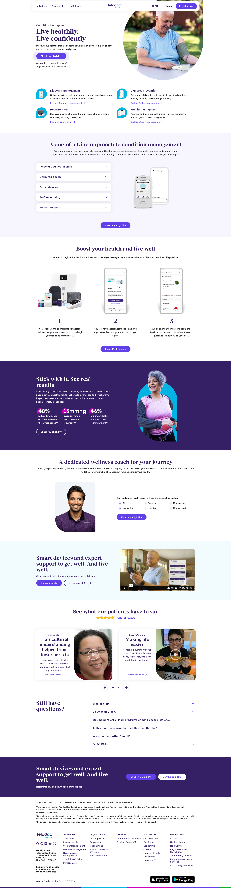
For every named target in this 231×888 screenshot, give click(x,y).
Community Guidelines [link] (181, 865)
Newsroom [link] (149, 856)
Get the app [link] (169, 777)
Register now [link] (186, 6)
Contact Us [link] (176, 838)
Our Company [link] (150, 838)
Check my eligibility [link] (51, 56)
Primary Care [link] (70, 863)
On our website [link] (49, 583)
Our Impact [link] (149, 842)
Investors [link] (148, 860)
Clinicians (76, 6)
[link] (167, 6)
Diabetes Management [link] (75, 849)
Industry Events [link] (151, 853)
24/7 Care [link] (68, 838)
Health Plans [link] (96, 846)
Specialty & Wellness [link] (73, 859)
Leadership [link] (149, 846)
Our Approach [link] (97, 838)
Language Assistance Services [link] (181, 860)
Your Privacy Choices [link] (181, 855)
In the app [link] (74, 583)
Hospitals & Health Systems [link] (99, 850)
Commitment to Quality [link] (129, 838)
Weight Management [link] (74, 846)
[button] (73, 167)
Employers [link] (95, 842)
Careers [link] (147, 849)
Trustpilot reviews (125, 618)
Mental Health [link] (70, 842)
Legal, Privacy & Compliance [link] (178, 850)
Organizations (59, 6)
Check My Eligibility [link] (141, 777)
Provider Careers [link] (125, 842)
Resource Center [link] (98, 855)
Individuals (41, 6)
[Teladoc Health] (114, 6)
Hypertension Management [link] (70, 854)
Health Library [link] (177, 842)
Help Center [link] (176, 846)
